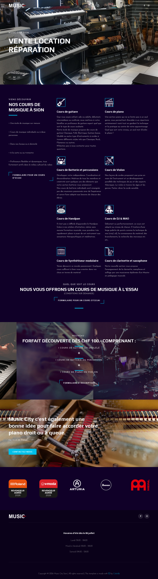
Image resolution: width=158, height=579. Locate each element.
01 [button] (10, 77)
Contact (127, 5)
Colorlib (116, 574)
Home (114, 5)
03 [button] (19, 77)
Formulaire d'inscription (79, 383)
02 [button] (14, 77)
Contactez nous (23, 452)
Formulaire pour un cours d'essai (29, 176)
